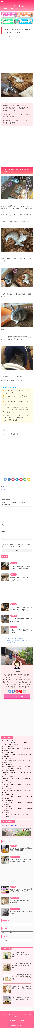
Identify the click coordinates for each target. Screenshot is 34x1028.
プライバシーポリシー (13, 1014)
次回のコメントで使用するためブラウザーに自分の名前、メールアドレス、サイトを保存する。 (16, 545)
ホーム (5, 1014)
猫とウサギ (5, 486)
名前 (3, 525)
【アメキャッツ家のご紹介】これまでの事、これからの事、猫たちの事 (21, 965)
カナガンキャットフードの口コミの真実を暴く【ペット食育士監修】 (21, 954)
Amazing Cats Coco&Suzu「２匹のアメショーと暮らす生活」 (17, 1023)
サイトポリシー (23, 1014)
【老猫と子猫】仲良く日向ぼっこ (14, 638)
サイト (3, 538)
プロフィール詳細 (17, 696)
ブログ (4, 489)
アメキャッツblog (17, 6)
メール (3, 531)
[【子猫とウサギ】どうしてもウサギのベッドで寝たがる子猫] (17, 479)
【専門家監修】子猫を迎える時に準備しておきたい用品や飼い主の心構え (21, 988)
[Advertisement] (17, 54)
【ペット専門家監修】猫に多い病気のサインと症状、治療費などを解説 (21, 977)
